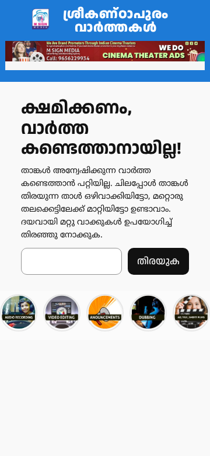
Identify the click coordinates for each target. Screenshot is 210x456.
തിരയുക (158, 261)
